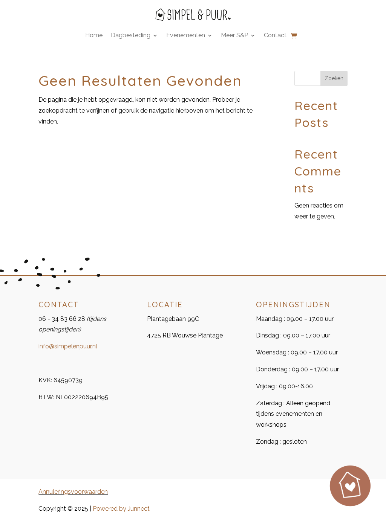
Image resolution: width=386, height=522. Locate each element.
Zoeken (334, 78)
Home (94, 36)
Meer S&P (234, 36)
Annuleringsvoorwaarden (73, 491)
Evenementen (185, 36)
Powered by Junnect (121, 508)
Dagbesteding (130, 36)
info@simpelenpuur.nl (67, 346)
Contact (275, 36)
